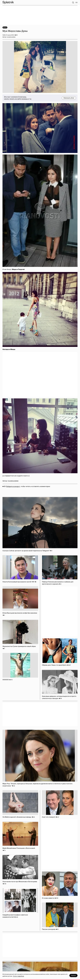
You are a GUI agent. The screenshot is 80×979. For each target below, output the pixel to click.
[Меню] (76, 2)
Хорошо (73, 975)
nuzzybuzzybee (13, 481)
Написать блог (68, 98)
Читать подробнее (18, 976)
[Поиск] (73, 2)
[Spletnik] (8, 2)
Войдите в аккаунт (13, 486)
